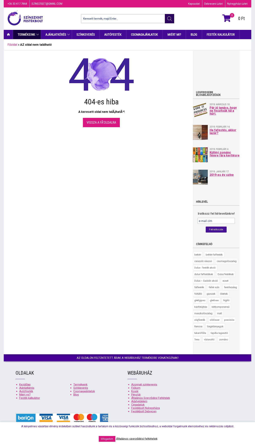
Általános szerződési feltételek (136, 438)
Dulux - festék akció (205, 267)
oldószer (215, 320)
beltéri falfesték (214, 254)
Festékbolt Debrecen (143, 411)
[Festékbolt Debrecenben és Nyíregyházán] (25, 18)
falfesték (199, 287)
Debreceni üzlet (213, 3)
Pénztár (136, 394)
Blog (194, 34)
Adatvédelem (139, 401)
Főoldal (12, 44)
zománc (223, 339)
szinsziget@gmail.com (47, 3)
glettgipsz (199, 300)
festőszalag (230, 287)
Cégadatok (137, 404)
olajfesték (199, 320)
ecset (225, 280)
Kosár (135, 391)
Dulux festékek (226, 274)
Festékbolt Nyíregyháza (145, 408)
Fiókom (135, 388)
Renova (198, 326)
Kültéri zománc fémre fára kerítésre (225, 154)
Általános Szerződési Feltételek (150, 398)
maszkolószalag (203, 313)
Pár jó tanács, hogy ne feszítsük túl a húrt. (223, 110)
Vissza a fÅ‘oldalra (101, 122)
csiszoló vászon (203, 261)
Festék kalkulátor (221, 34)
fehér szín (214, 287)
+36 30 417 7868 (17, 3)
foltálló (198, 293)
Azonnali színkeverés (144, 384)
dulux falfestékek (203, 274)
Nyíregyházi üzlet (237, 3)
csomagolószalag (227, 261)
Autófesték (113, 34)
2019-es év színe (222, 175)
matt (219, 313)
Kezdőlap (8, 34)
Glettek (224, 293)
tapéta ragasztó (219, 333)
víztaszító (209, 339)
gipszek (211, 293)
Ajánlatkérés (56, 34)
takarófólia (200, 333)
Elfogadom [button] (107, 438)
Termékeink (26, 34)
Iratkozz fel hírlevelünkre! (216, 213)
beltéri (197, 254)
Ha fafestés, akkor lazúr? (223, 131)
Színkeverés (86, 34)
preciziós (229, 320)
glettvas (214, 300)
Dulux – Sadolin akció (206, 280)
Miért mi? (174, 34)
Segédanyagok (215, 326)
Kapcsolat (194, 3)
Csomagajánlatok (144, 34)
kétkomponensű (220, 306)
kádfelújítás (200, 306)
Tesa (196, 339)
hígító (226, 300)
